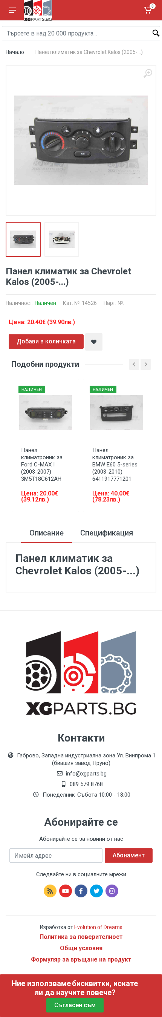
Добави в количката (46, 341)
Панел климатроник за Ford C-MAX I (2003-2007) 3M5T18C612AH (42, 464)
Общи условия (81, 948)
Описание (46, 532)
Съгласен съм (75, 1005)
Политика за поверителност (81, 936)
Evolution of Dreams (97, 927)
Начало (15, 52)
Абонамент (129, 855)
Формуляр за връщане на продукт (81, 959)
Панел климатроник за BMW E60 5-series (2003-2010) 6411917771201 (115, 464)
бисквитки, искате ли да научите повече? (86, 988)
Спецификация (106, 532)
